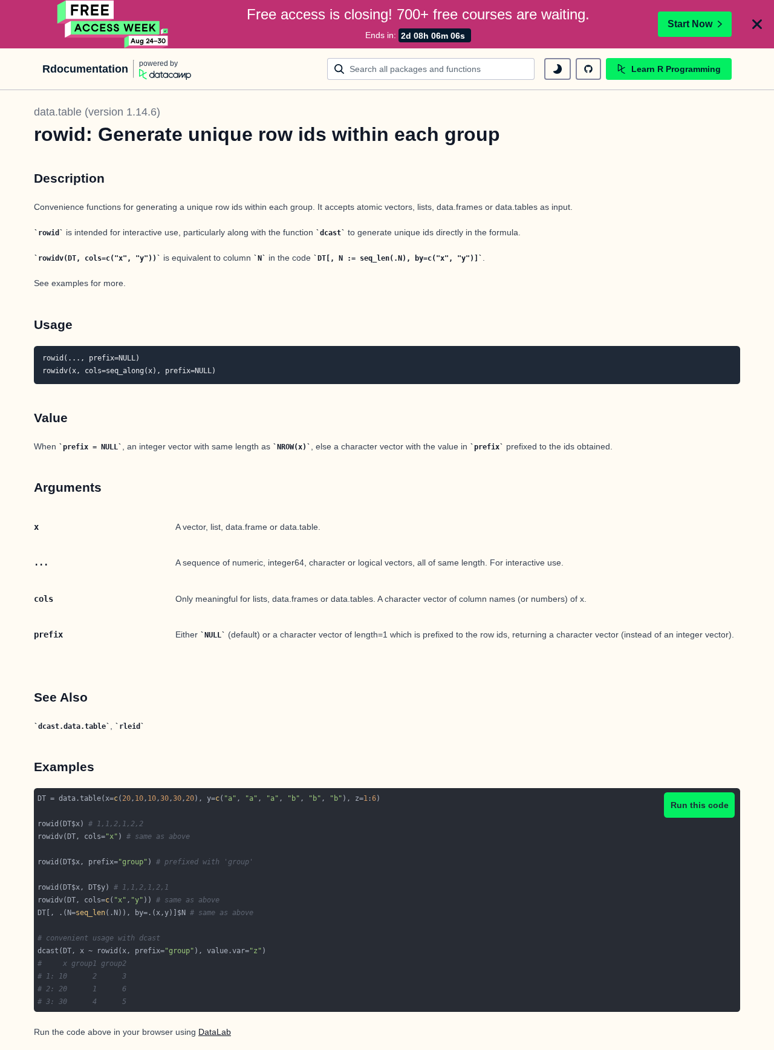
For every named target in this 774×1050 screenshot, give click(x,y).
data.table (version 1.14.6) (97, 112)
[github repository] (588, 69)
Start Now (690, 24)
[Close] (757, 24)
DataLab (214, 1032)
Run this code (700, 805)
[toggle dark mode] (557, 69)
